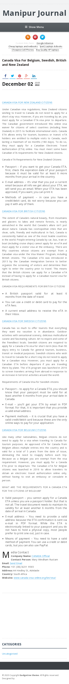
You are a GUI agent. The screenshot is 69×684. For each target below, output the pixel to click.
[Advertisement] (26, 618)
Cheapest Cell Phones (23, 49)
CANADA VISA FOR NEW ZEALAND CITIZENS (27, 102)
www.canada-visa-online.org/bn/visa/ (35, 577)
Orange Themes (23, 678)
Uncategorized (10, 653)
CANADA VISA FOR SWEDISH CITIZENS (24, 321)
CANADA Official (41, 556)
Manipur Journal (35, 13)
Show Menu (36, 27)
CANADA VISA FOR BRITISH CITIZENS (23, 211)
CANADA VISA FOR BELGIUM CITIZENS (24, 430)
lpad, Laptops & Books (51, 46)
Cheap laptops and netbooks (23, 46)
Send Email (16, 563)
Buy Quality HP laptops (47, 49)
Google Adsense (45, 43)
